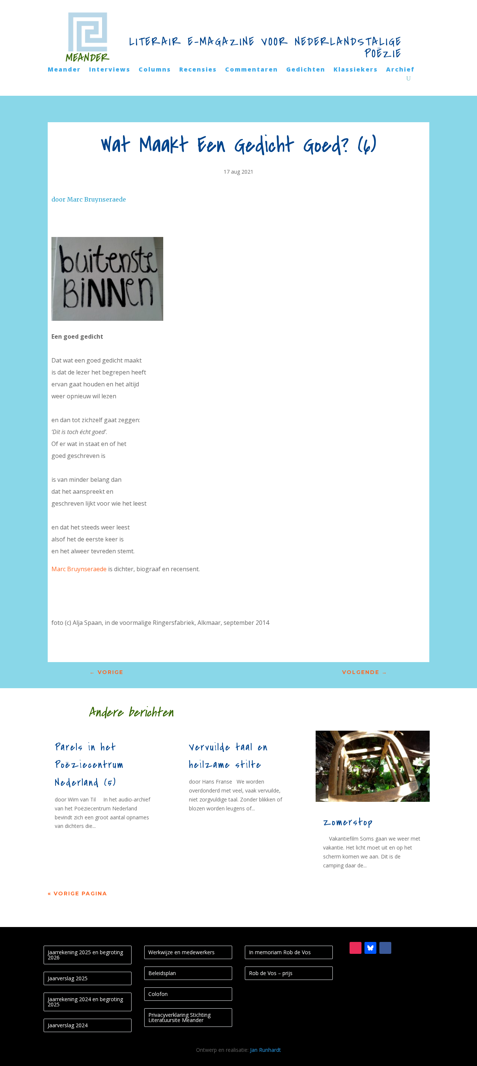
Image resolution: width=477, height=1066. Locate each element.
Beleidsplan (162, 973)
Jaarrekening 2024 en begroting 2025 (85, 1002)
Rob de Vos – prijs (271, 973)
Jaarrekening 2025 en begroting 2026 (85, 955)
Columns (155, 70)
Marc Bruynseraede (79, 569)
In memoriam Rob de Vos (280, 952)
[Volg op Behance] (370, 948)
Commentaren (251, 70)
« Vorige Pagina (77, 893)
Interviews (109, 70)
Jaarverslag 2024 (68, 1025)
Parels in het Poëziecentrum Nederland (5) (89, 765)
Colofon (158, 993)
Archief (400, 70)
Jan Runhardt (265, 1049)
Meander (64, 70)
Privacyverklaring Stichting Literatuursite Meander (179, 1017)
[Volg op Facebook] (385, 948)
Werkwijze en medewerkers (181, 952)
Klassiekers (356, 70)
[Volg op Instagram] (355, 948)
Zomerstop (348, 822)
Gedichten (305, 70)
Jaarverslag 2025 (68, 978)
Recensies (198, 70)
